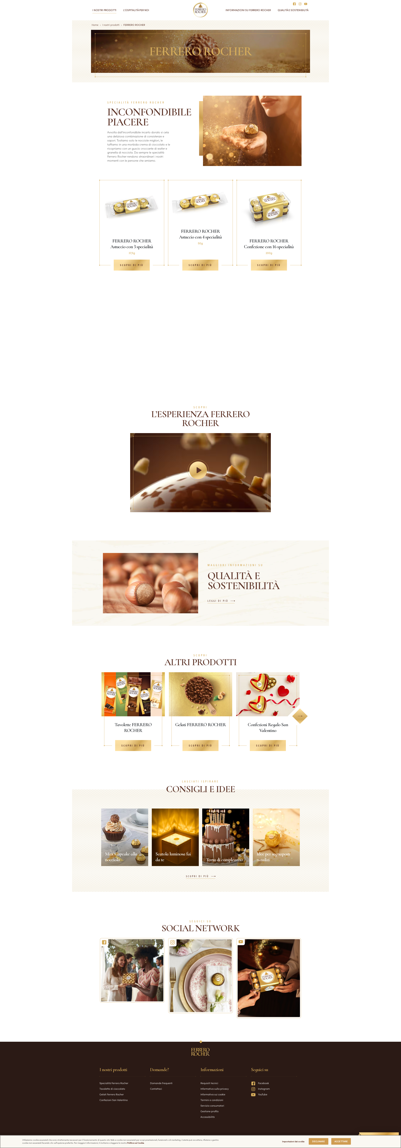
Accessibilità (207, 1116)
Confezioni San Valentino (113, 1100)
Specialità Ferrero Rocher (113, 1083)
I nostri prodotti (104, 10)
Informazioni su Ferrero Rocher (248, 10)
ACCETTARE (341, 1141)
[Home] (200, 10)
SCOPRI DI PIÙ (197, 876)
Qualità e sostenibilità (293, 10)
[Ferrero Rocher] (269, 978)
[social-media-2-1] (200, 975)
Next (300, 716)
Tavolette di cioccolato (112, 1088)
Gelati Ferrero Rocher (111, 1094)
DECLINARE (318, 1141)
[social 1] (132, 970)
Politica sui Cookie (135, 1142)
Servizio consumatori (212, 1105)
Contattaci (156, 1088)
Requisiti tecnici (209, 1083)
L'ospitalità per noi (136, 10)
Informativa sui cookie (212, 1094)
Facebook (263, 1083)
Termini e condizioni (211, 1100)
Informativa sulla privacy (214, 1088)
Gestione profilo (209, 1111)
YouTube (262, 1094)
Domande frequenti (161, 1083)
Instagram (264, 1088)
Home (95, 24)
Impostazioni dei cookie (293, 1141)
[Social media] (295, 3)
